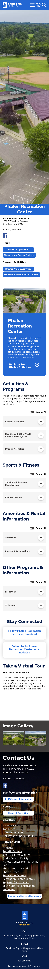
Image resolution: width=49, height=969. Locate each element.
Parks (6, 865)
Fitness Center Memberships (20, 861)
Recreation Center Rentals (19, 879)
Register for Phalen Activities (20, 366)
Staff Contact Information (18, 799)
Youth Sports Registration (19, 886)
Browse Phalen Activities (18, 268)
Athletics (8, 847)
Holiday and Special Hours (19, 836)
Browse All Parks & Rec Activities (21, 274)
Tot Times (9, 829)
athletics (17, 351)
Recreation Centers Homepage (24, 896)
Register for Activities (16, 882)
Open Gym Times (13, 832)
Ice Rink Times (11, 825)
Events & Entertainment (17, 854)
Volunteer (9, 889)
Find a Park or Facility (15, 858)
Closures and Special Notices (19, 255)
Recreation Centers (14, 875)
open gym (29, 346)
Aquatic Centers (12, 851)
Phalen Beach (11, 872)
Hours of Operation (18, 249)
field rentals (28, 351)
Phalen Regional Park (20, 340)
